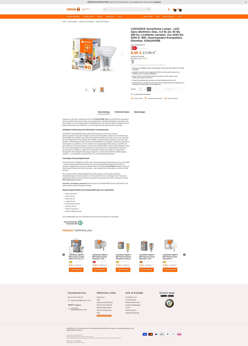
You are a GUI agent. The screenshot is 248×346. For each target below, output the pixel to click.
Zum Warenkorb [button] (76, 269)
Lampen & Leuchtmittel (86, 21)
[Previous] (66, 54)
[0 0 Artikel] (178, 9)
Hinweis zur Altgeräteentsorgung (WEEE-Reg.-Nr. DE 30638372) (148, 65)
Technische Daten (122, 112)
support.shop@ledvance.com (81, 300)
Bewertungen (139, 112)
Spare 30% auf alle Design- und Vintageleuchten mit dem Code (124, 2)
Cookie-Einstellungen (132, 305)
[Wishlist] (174, 9)
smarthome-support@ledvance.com (79, 308)
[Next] (122, 54)
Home (64, 21)
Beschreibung (104, 112)
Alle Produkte (72, 21)
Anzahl (133, 89)
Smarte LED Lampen (102, 21)
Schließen (246, 2)
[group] (77, 254)
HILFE (179, 16)
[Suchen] (127, 9)
